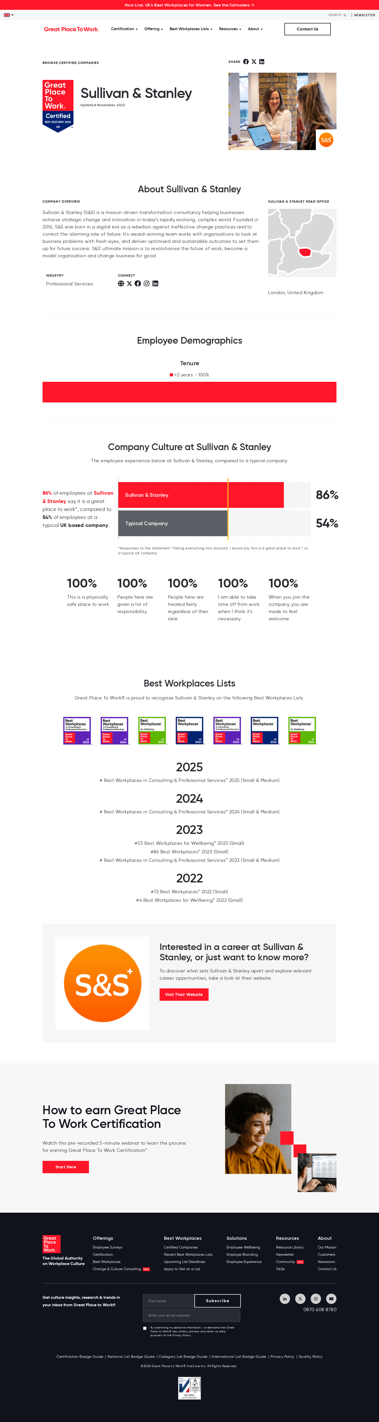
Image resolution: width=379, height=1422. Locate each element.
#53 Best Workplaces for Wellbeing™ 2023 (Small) (189, 843)
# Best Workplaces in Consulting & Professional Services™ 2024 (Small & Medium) (189, 812)
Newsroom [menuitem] (326, 1262)
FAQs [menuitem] (280, 1269)
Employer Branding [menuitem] (242, 1254)
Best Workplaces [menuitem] (106, 1262)
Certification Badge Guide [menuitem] (79, 1356)
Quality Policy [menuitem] (311, 1356)
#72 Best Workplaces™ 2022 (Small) (189, 892)
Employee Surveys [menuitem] (107, 1247)
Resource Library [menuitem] (289, 1247)
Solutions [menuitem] (237, 1238)
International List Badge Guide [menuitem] (239, 1356)
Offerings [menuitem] (103, 1238)
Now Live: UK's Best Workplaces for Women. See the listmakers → (189, 4)
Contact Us (307, 29)
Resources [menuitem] (287, 1238)
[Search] (345, 15)
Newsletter (365, 15)
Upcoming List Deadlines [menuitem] (184, 1262)
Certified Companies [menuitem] (181, 1247)
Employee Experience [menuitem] (244, 1262)
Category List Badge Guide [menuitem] (183, 1356)
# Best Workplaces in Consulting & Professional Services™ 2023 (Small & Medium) (189, 860)
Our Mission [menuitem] (327, 1247)
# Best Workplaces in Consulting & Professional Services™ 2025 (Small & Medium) (189, 780)
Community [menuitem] (289, 1262)
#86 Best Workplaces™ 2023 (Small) (190, 852)
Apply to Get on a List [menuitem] (182, 1269)
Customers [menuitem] (326, 1254)
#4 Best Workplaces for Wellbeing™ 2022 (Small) (189, 900)
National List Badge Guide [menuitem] (131, 1356)
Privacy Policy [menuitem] (282, 1356)
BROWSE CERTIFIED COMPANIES (71, 63)
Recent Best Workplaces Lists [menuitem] (188, 1254)
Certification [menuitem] (103, 1254)
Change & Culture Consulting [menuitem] (121, 1269)
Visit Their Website (184, 994)
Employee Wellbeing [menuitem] (243, 1247)
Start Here (65, 1167)
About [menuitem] (325, 1238)
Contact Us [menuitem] (327, 1269)
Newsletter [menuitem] (285, 1254)
